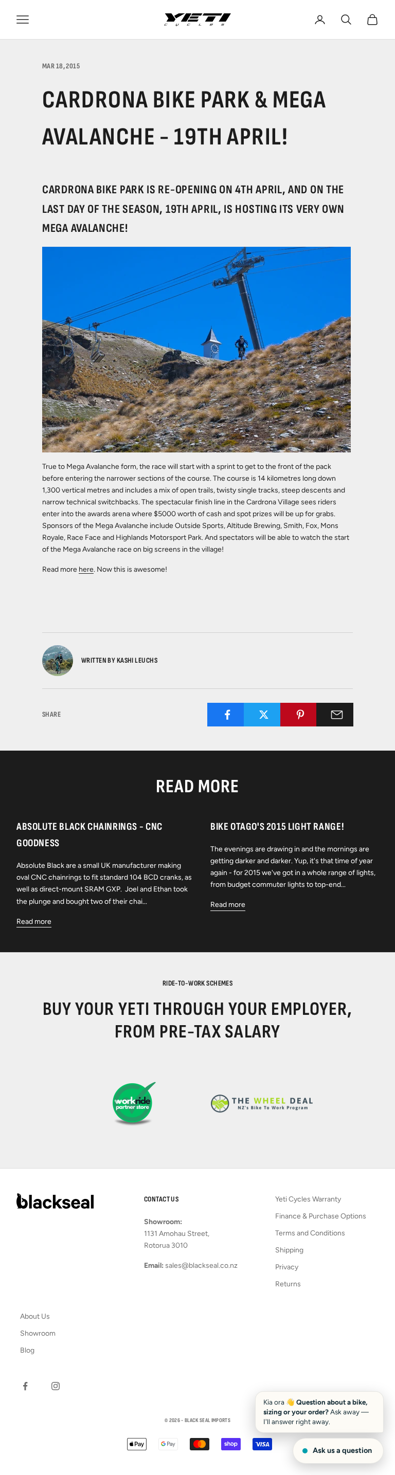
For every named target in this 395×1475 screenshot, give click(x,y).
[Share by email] (336, 714)
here (86, 569)
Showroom (38, 1333)
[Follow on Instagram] (55, 1386)
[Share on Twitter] (264, 714)
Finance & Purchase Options (320, 1216)
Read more (33, 921)
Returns (288, 1284)
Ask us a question (342, 1450)
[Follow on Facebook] (25, 1386)
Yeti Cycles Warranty (308, 1199)
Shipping (289, 1250)
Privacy (286, 1267)
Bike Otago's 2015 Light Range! (277, 827)
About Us (35, 1316)
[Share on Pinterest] (300, 714)
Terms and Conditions (310, 1233)
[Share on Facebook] (227, 714)
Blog (27, 1350)
